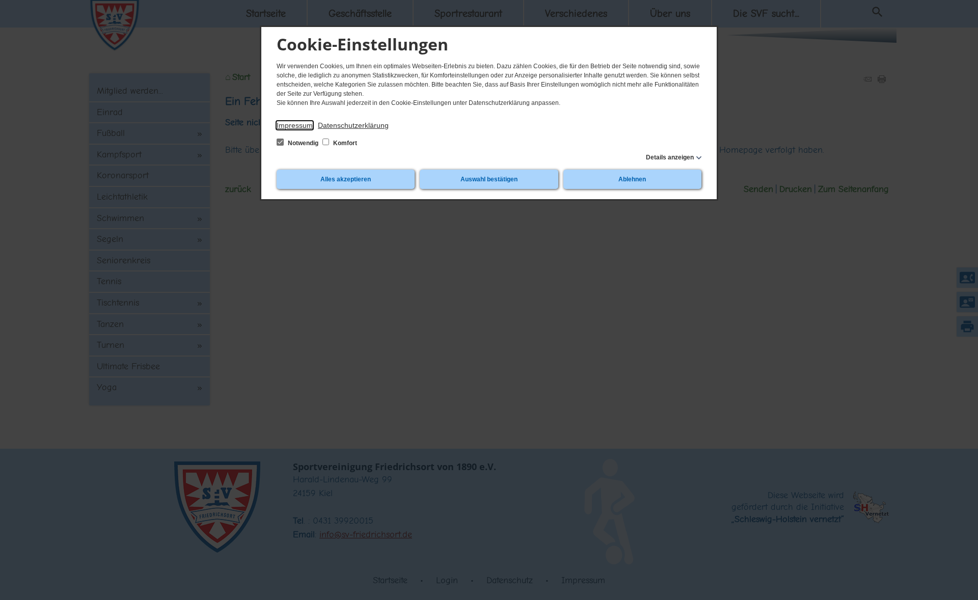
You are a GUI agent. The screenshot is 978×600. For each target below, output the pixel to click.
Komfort (344, 143)
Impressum (295, 125)
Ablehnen (632, 179)
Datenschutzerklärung (353, 125)
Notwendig (303, 143)
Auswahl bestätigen (489, 179)
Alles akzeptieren (345, 179)
